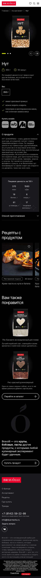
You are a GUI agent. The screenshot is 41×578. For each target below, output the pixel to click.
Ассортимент (17, 11)
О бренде (6, 488)
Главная (5, 11)
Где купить (7, 502)
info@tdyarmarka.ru (11, 520)
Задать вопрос (8, 524)
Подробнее (14, 573)
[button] (4, 53)
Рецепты (6, 497)
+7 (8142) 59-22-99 (14, 513)
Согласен (25, 574)
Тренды (5, 506)
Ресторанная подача (12, 279)
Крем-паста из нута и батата (16, 283)
